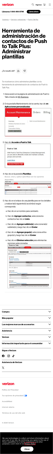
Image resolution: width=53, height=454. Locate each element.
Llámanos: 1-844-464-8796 (13, 12)
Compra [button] (5, 311)
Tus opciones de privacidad (13, 396)
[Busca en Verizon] (33, 4)
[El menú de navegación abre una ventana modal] (50, 4)
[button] (18, 71)
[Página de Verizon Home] (8, 4)
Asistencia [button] (7, 330)
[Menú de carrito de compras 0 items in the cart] (44, 4)
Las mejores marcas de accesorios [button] (18, 324)
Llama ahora (33, 12)
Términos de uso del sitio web (13, 413)
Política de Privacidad (10, 390)
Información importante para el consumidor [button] (22, 343)
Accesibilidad (7, 401)
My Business (23, 97)
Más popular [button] (7, 318)
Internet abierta (8, 407)
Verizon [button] (5, 337)
